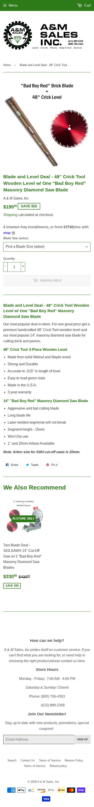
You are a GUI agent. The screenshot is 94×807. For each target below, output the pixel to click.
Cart (87, 5)
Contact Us (28, 760)
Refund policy (58, 766)
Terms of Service (50, 760)
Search (11, 760)
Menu (13, 5)
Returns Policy (74, 760)
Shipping (10, 215)
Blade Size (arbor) (15, 238)
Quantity (9, 258)
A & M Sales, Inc (48, 781)
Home (7, 65)
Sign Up (82, 739)
